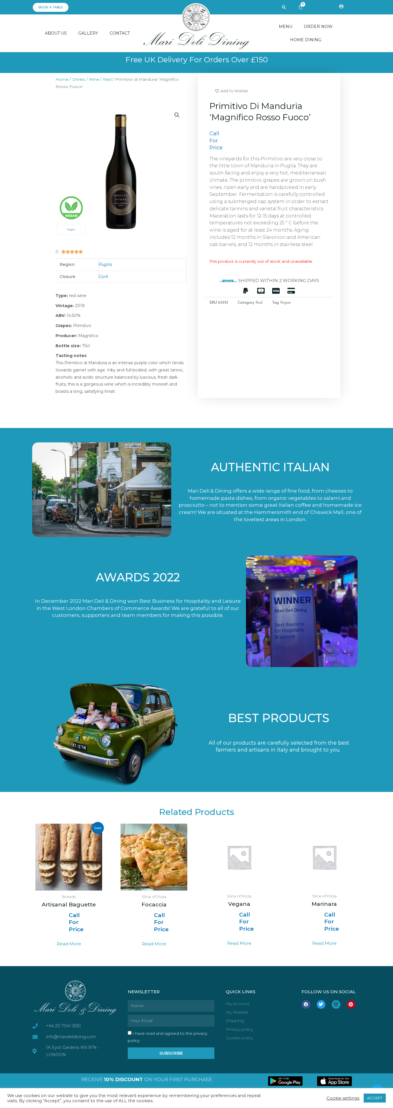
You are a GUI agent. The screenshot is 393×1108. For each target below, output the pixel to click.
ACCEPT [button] (374, 1098)
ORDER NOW (318, 26)
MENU (285, 26)
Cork (103, 276)
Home (62, 79)
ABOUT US (56, 33)
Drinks (78, 79)
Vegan (285, 303)
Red (107, 79)
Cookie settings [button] (343, 1098)
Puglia (105, 264)
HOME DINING (305, 39)
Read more (69, 944)
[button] (284, 7)
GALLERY (88, 33)
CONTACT (120, 33)
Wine (94, 79)
